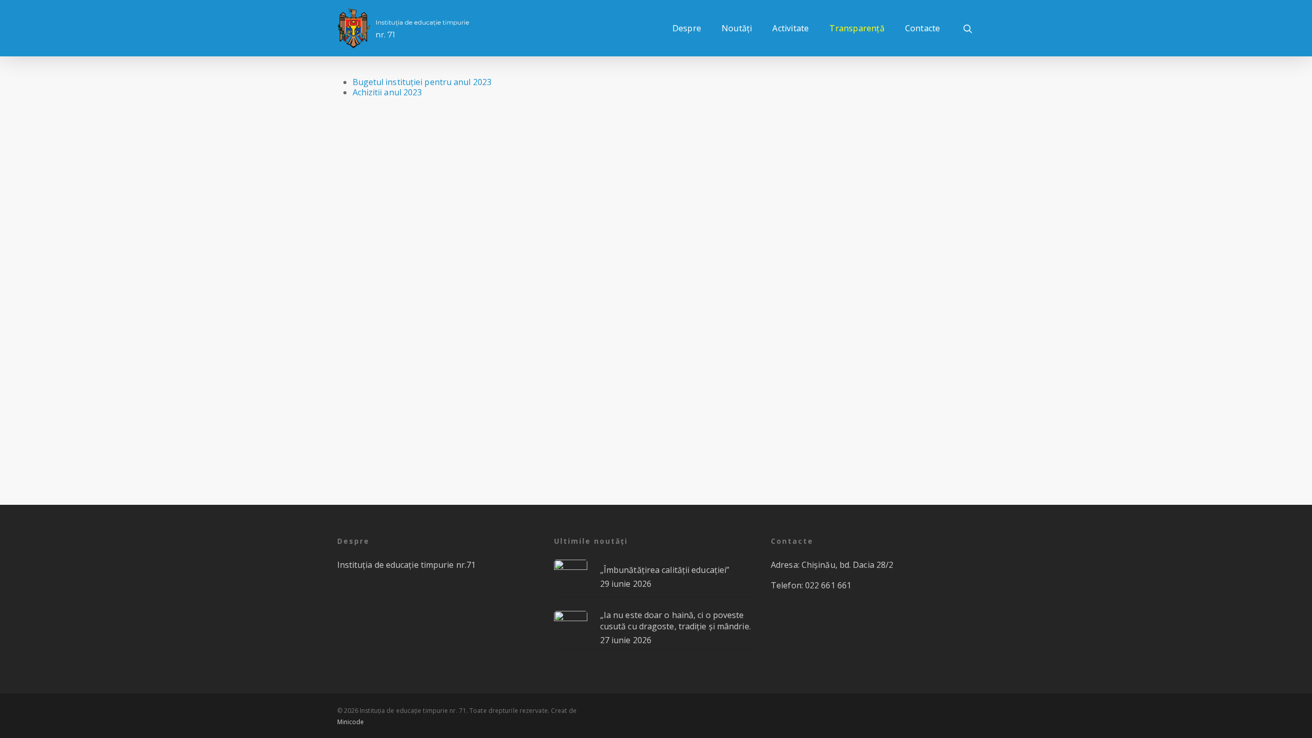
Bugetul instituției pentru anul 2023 (422, 82)
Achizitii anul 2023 (387, 92)
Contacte (922, 28)
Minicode (350, 721)
